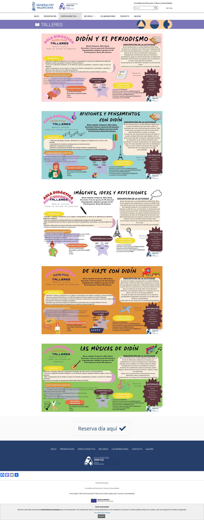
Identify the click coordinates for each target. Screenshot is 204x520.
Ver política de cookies (102, 513)
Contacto (120, 493)
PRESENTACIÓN (50, 16)
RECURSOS (88, 16)
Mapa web (112, 493)
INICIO (36, 16)
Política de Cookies (101, 493)
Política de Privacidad (85, 493)
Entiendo (101, 516)
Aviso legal (73, 493)
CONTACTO (124, 16)
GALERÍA (137, 16)
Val (167, 8)
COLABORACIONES (107, 16)
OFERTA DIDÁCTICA (68, 16)
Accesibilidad (129, 493)
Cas (171, 8)
